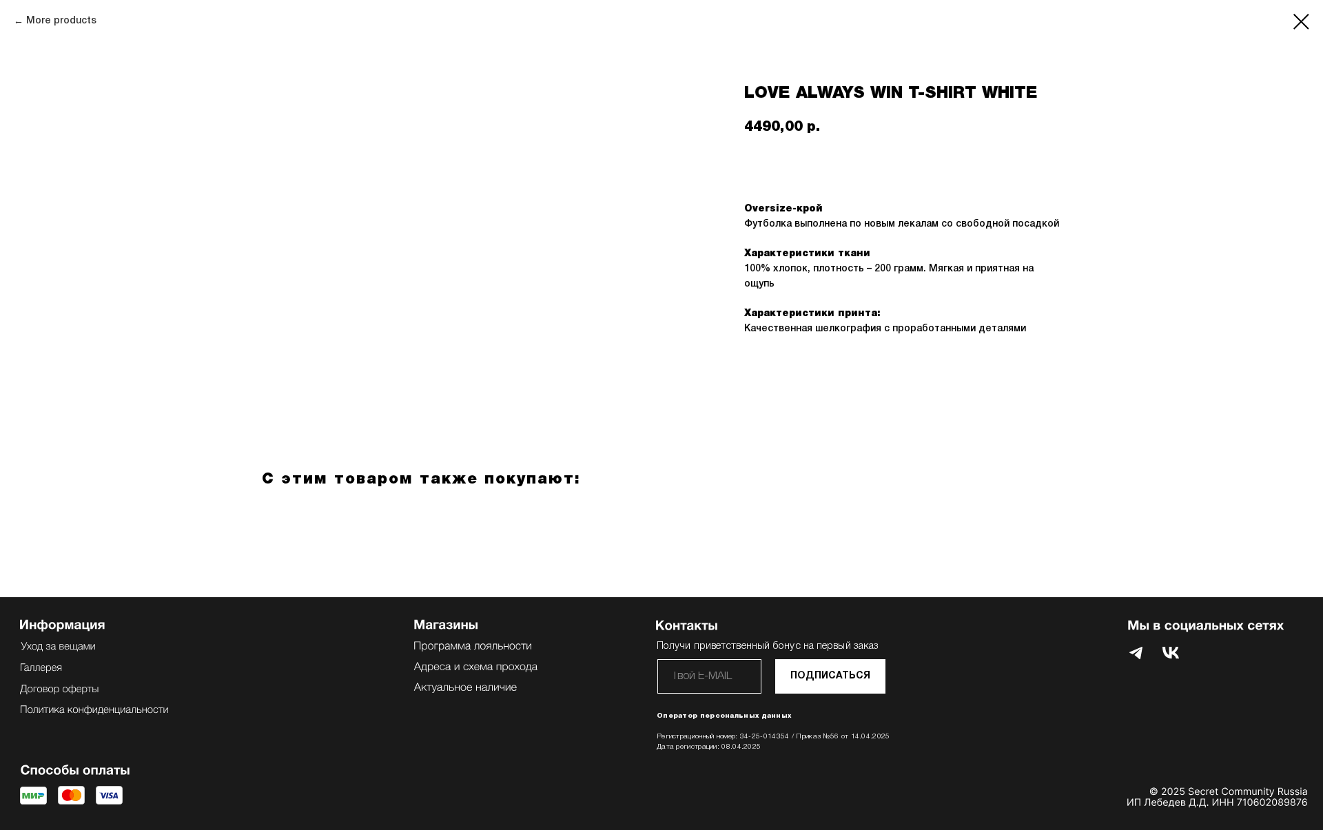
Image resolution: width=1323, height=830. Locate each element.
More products (61, 21)
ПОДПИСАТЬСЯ (830, 676)
